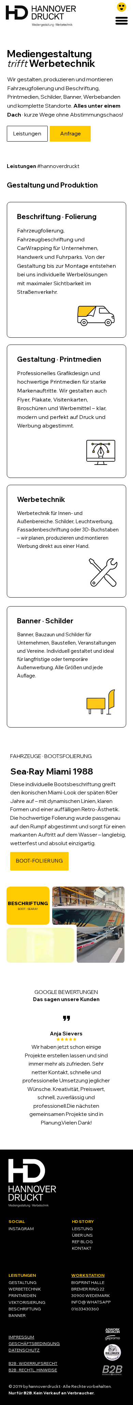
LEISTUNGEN (22, 1275)
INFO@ (78, 1302)
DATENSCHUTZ (24, 1350)
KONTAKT (81, 1248)
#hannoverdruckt (43, 166)
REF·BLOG (82, 1241)
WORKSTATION (87, 1275)
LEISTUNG (82, 1228)
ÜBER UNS (82, 1235)
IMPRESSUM (21, 1337)
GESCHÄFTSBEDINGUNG (34, 1343)
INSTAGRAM (21, 1228)
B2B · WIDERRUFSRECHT (33, 1363)
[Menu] (122, 20)
